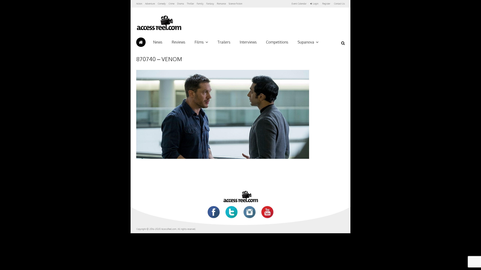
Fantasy (210, 3)
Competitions (277, 42)
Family (200, 3)
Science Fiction (235, 3)
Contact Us (339, 3)
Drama (180, 3)
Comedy (162, 3)
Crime (171, 3)
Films (199, 42)
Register (326, 4)
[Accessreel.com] (159, 30)
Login (315, 4)
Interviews (248, 42)
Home (141, 42)
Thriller (190, 3)
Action (139, 3)
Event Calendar (299, 3)
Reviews (178, 42)
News (157, 42)
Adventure (150, 3)
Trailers (223, 42)
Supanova (306, 42)
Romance (221, 3)
